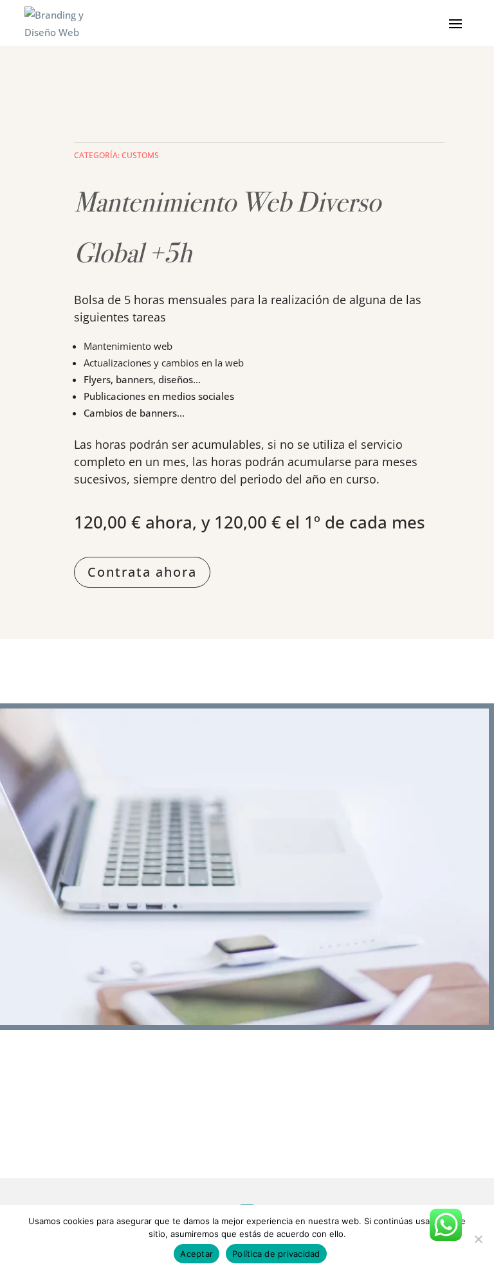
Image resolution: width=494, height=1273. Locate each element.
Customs (140, 155)
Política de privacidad (276, 1254)
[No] (477, 1238)
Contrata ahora (142, 572)
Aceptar (196, 1254)
